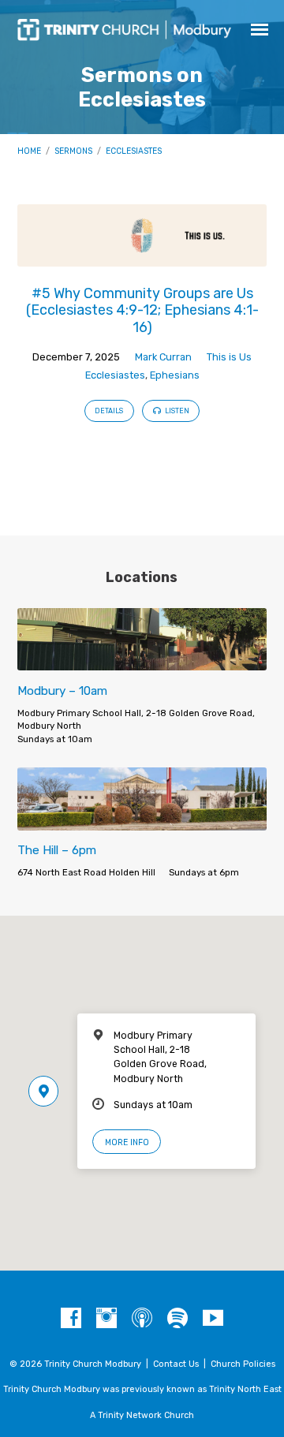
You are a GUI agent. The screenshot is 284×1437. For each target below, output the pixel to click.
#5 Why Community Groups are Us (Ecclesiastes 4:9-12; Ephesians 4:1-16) (142, 310)
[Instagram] (106, 1318)
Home (29, 151)
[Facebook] (71, 1318)
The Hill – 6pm (56, 850)
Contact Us (176, 1364)
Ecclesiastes (134, 151)
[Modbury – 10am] (142, 661)
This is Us (229, 357)
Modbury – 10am (62, 691)
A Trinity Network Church (142, 1415)
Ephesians (175, 375)
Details (109, 411)
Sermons (73, 151)
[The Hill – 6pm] (142, 821)
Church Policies (243, 1364)
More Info (127, 1142)
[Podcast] (142, 1318)
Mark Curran (163, 357)
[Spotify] (177, 1318)
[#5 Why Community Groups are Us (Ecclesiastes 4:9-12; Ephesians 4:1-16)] (142, 257)
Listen (176, 411)
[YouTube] (213, 1318)
